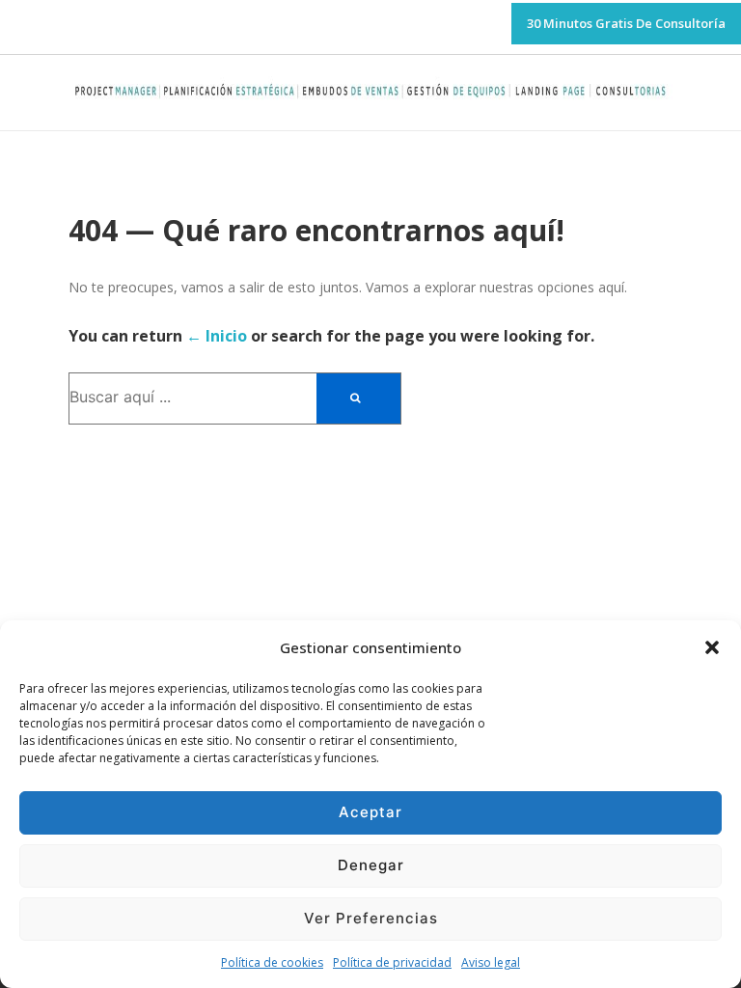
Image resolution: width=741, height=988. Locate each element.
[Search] (358, 398)
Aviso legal (490, 962)
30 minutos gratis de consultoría (626, 23)
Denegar (371, 865)
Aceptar (370, 812)
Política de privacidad (392, 962)
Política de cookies (272, 962)
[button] (712, 647)
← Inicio (216, 335)
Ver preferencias (371, 918)
